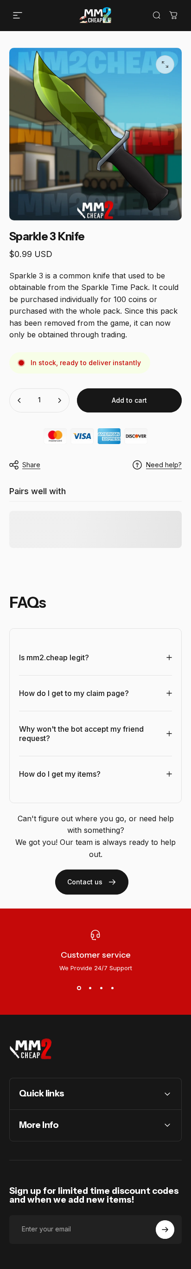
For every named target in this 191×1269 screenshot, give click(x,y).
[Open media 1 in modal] (165, 64)
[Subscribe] (165, 1229)
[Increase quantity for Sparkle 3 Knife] (59, 400)
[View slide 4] (112, 988)
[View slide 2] (90, 988)
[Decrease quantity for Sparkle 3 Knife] (19, 400)
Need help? (164, 465)
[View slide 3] (101, 988)
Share (31, 465)
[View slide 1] (78, 988)
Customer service (96, 955)
